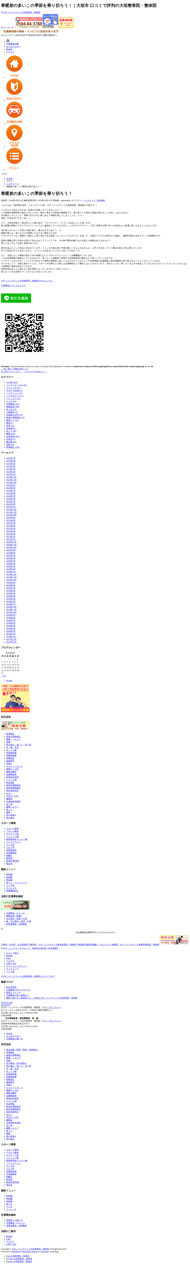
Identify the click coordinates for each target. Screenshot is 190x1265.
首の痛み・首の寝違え (16, 1063)
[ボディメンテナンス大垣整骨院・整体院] (20, 12)
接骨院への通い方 (14, 1220)
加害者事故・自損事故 (16, 924)
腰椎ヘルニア (12, 807)
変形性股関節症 (13, 785)
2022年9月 (11, 485)
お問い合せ (11, 963)
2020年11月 (11, 545)
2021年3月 (11, 534)
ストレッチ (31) (13, 388)
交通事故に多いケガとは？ (18, 990)
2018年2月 (11, 634)
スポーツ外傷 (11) (14, 390)
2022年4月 (11, 499)
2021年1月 (11, 539)
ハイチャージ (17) (14, 393)
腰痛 (8, 812)
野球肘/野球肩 (12, 861)
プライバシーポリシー (16, 966)
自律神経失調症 (13, 801)
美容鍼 (9, 880)
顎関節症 (10, 758)
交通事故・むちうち (15, 913)
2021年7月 (11, 523)
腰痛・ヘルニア (13, 739)
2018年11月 (11, 610)
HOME (9, 681)
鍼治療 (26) (11, 442)
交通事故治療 (12, 44)
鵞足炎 (9, 864)
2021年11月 (11, 512)
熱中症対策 (11, 987)
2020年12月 (11, 542)
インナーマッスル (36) (16, 385)
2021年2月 (11, 537)
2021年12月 (11, 509)
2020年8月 (11, 553)
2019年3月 (11, 599)
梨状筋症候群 (12, 777)
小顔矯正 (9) (11, 412)
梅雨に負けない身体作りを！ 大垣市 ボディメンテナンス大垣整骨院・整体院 (42, 998)
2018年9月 (11, 615)
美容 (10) (10, 426)
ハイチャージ (89, 200)
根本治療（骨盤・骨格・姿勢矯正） (22, 1050)
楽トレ (9, 1204)
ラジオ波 (10, 885)
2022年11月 (11, 480)
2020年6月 (11, 558)
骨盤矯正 (10, 734)
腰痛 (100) (10, 434)
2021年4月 (11, 531)
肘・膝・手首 (12, 747)
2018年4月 (11, 628)
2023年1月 (11, 474)
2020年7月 (11, 555)
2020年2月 (11, 569)
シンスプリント (13, 842)
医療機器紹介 (12, 891)
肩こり (9, 810)
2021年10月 (11, 515)
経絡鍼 (9, 877)
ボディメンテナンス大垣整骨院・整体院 (30, 1249)
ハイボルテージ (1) (15, 396)
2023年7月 (11, 458)
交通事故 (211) (12, 404)
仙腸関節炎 (11, 774)
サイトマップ (12, 969)
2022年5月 (11, 496)
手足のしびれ (12, 796)
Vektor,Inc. (44, 1251)
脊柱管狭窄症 (12, 791)
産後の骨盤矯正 (13, 737)
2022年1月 (11, 507)
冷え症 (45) (11, 409)
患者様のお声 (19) (14, 415)
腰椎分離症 (11, 772)
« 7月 (3, 676)
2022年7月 (11, 491)
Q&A (8, 958)
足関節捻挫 (11, 850)
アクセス (10, 52)
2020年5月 (11, 561)
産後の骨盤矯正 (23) (15, 417)
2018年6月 (11, 623)
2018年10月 (11, 612)
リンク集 (10, 972)
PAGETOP (5, 1005)
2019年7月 (11, 588)
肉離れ (9, 855)
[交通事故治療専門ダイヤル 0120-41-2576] (95, 932)
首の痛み (10, 818)
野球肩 (9, 858)
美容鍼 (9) (10, 428)
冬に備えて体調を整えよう (14, 369)
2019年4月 (11, 596)
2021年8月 (11, 520)
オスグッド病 (12, 834)
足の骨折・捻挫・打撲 (16, 919)
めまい (9, 793)
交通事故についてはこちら (13, 285)
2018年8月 (11, 618)
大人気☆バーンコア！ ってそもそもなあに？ (24, 371)
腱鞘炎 (9, 799)
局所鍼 (9, 874)
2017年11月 (11, 642)
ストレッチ (11, 888)
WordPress (15, 1251)
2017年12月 (11, 639)
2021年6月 (11, 526)
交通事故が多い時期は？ (17, 995)
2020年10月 (11, 547)
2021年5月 (11, 528)
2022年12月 (11, 477)
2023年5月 (11, 464)
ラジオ (9, 1207)
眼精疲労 (10, 761)
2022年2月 (11, 504)
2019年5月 (11, 593)
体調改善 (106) (12, 407)
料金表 (9, 49)
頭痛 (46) (10, 444)
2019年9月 (11, 583)
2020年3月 (11, 566)
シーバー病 (11, 780)
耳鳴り (9, 764)
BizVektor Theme (30, 1251)
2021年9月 (11, 518)
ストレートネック (14, 766)
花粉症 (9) (10, 439)
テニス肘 (10, 845)
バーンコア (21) (13, 399)
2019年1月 (11, 604)
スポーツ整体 (12, 828)
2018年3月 (11, 631)
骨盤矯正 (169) (12, 447)
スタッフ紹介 (12, 953)
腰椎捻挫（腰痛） (14, 916)
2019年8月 (11, 585)
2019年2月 (11, 601)
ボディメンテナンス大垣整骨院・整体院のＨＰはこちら (27, 281)
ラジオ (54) (11, 401)
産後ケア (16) (12, 420)
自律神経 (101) (12, 436)
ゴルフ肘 (10, 847)
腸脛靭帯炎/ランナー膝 (16, 839)
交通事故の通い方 (14, 1039)
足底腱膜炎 (11, 853)
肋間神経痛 (11, 755)
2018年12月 (11, 607)
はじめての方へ (13, 46)
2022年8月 (11, 488)
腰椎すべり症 (12, 769)
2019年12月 (11, 574)
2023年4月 (11, 466)
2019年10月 (11, 580)
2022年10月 (11, 482)
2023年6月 (11, 461)
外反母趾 (10, 782)
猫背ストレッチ (13, 993)
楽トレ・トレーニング (16, 883)
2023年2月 (11, 472)
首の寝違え (11, 815)
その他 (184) (11, 382)
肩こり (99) (11, 431)
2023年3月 (11, 469)
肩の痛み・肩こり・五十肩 (18, 745)
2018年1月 (11, 637)
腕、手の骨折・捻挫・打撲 (18, 921)
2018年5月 (11, 626)
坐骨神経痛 (11, 753)
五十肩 (9, 804)
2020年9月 (11, 550)
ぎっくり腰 (11, 750)
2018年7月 (11, 620)
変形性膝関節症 (13, 788)
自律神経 (101, 200)
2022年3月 (11, 501)
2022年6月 (11, 493)
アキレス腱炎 (12, 831)
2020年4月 (11, 564)
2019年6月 (11, 591)
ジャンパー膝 (12, 837)
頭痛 (8, 742)
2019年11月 (11, 577)
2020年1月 (11, 572)
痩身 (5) (9, 423)
